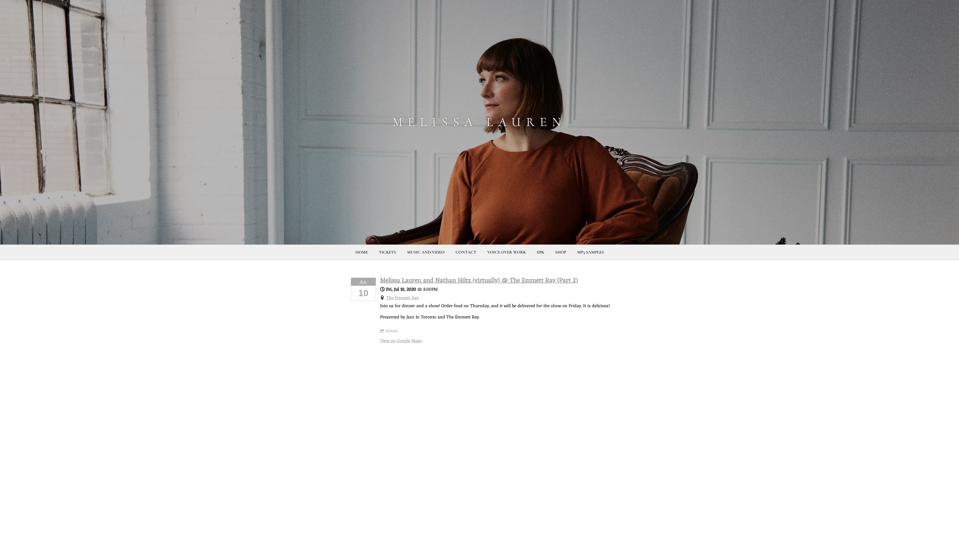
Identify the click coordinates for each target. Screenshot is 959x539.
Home (361, 252)
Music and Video (426, 252)
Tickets (387, 252)
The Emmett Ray (402, 298)
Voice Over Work (506, 252)
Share (391, 331)
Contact (466, 252)
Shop (560, 252)
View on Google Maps (401, 341)
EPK (540, 252)
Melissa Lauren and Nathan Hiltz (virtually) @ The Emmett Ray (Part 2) (479, 280)
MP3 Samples (590, 252)
